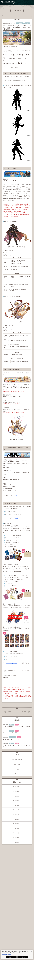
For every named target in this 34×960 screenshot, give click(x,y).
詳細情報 (9, 954)
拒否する (11, 957)
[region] (17, 954)
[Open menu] (31, 2)
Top (16, 712)
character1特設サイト (11, 663)
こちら (14, 495)
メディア (17, 774)
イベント (17, 769)
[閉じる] (31, 952)
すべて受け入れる (23, 957)
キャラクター (17, 764)
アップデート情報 (17, 760)
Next (24, 712)
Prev (10, 712)
